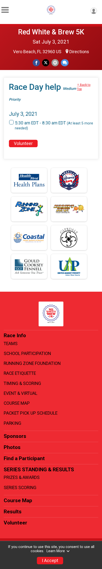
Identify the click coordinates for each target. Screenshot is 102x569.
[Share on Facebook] (36, 62)
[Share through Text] (65, 62)
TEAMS (11, 343)
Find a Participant (24, 458)
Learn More (56, 551)
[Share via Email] (55, 62)
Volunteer (23, 143)
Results (13, 512)
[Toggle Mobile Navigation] (5, 10)
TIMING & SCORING (22, 383)
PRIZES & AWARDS (22, 477)
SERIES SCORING (20, 487)
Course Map (18, 500)
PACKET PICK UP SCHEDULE (30, 413)
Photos (12, 447)
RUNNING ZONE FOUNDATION (32, 363)
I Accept (50, 560)
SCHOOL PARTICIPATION (27, 353)
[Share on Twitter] (45, 62)
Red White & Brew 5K (51, 32)
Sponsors (15, 436)
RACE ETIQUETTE (20, 373)
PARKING (12, 423)
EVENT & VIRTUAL (20, 393)
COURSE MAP (17, 403)
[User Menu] (93, 10)
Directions (79, 51)
